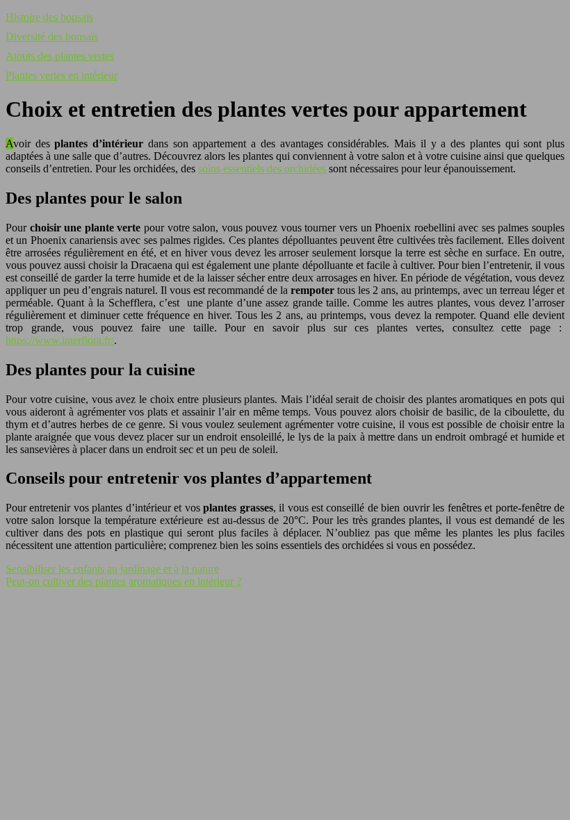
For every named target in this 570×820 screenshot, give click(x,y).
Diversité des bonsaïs (52, 36)
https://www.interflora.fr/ (60, 340)
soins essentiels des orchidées (262, 168)
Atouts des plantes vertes (60, 56)
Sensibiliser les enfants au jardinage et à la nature (112, 569)
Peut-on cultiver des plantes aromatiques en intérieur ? (123, 581)
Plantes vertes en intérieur (61, 75)
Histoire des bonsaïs (49, 17)
